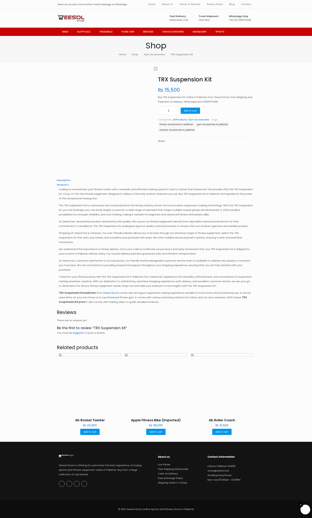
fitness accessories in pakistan (176, 124)
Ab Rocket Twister (90, 420)
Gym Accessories (154, 54)
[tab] (156, 180)
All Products (180, 119)
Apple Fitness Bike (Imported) (156, 420)
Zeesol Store (110, 293)
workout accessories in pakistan (177, 129)
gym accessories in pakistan (212, 124)
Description (64, 180)
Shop (135, 54)
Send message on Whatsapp (110, 4)
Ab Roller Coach (222, 420)
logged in (78, 332)
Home (122, 54)
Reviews (63, 184)
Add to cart (190, 110)
